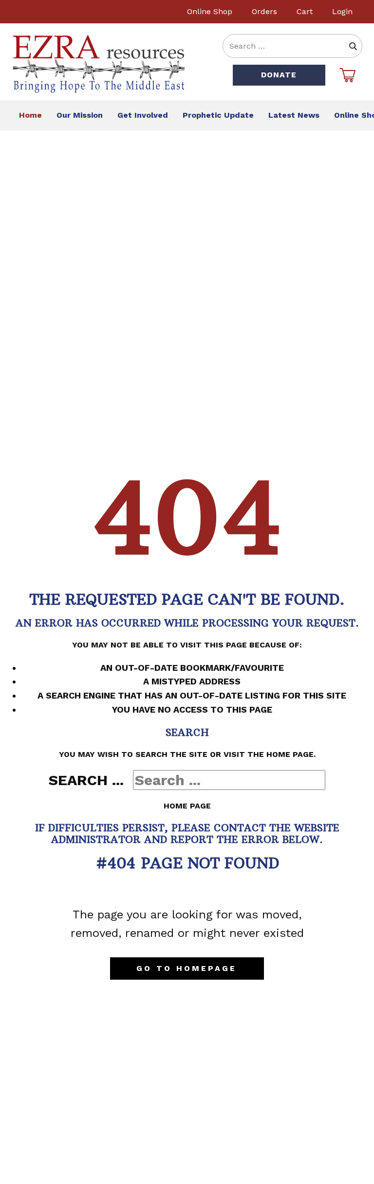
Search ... (86, 780)
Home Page (187, 805)
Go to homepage (186, 968)
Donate (279, 74)
